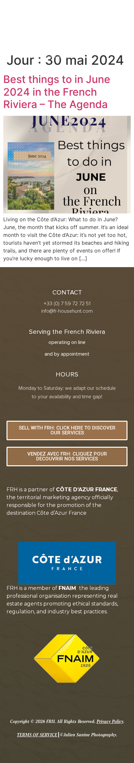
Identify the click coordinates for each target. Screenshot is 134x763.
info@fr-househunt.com (67, 311)
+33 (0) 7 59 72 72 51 (67, 303)
